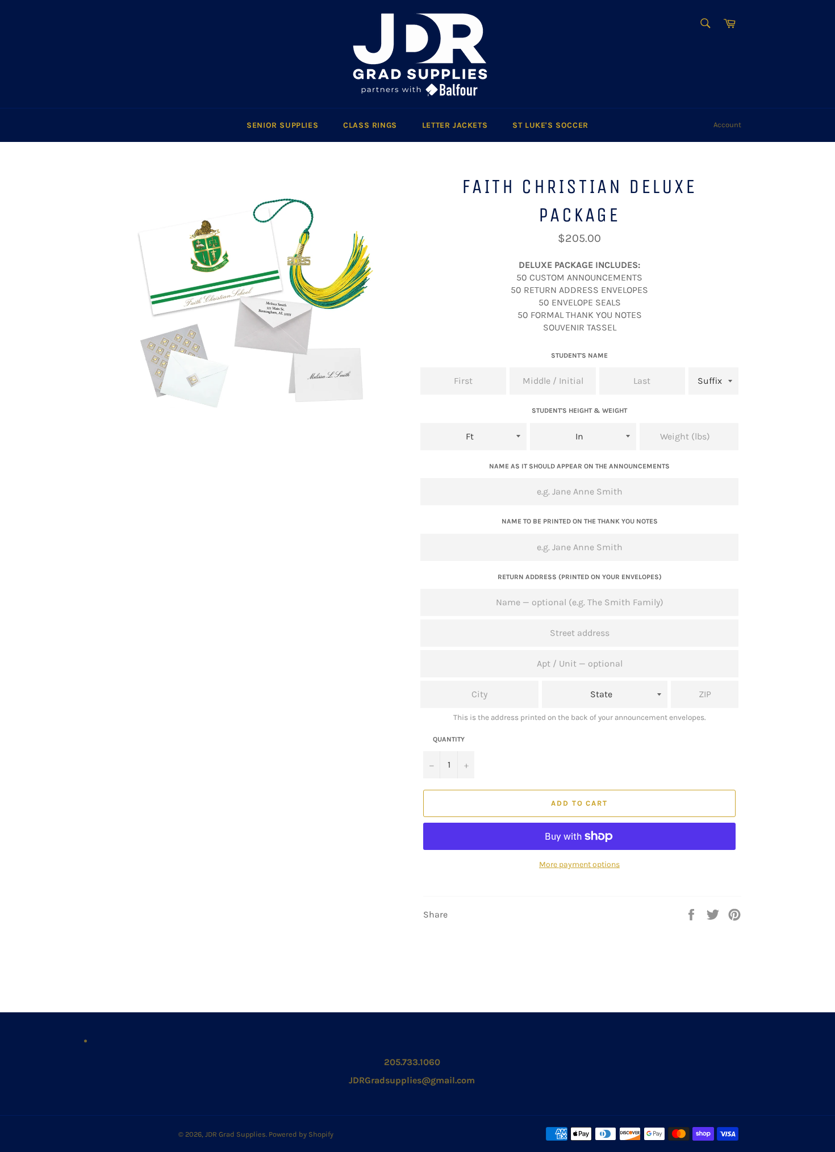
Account (727, 124)
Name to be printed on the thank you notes (580, 521)
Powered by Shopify (301, 1134)
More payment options (579, 864)
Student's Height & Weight (579, 410)
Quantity (449, 739)
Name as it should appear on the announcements (579, 466)
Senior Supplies (282, 125)
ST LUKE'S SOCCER (550, 125)
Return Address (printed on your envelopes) (580, 577)
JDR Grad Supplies (235, 1134)
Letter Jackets (454, 125)
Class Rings (370, 125)
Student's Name (579, 355)
